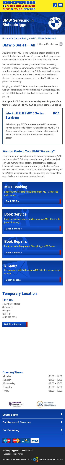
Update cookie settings (13, 454)
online (58, 105)
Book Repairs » (14, 252)
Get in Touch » (13, 280)
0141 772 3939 (26, 105)
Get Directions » (12, 324)
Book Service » (14, 228)
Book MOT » (12, 201)
